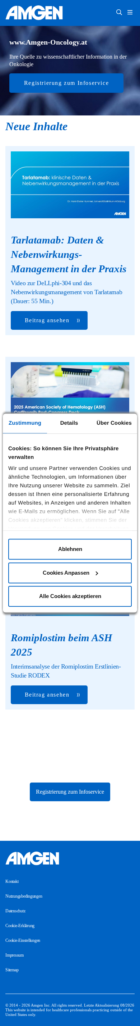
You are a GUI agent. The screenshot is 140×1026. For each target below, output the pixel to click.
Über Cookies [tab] (114, 423)
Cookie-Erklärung (19, 925)
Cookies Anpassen (66, 573)
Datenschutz (15, 910)
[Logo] (70, 858)
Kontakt (11, 881)
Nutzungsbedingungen (23, 896)
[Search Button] (119, 13)
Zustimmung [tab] (25, 423)
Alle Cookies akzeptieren (70, 596)
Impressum (14, 955)
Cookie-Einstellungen (22, 940)
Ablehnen (70, 549)
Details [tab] (69, 423)
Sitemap (11, 969)
